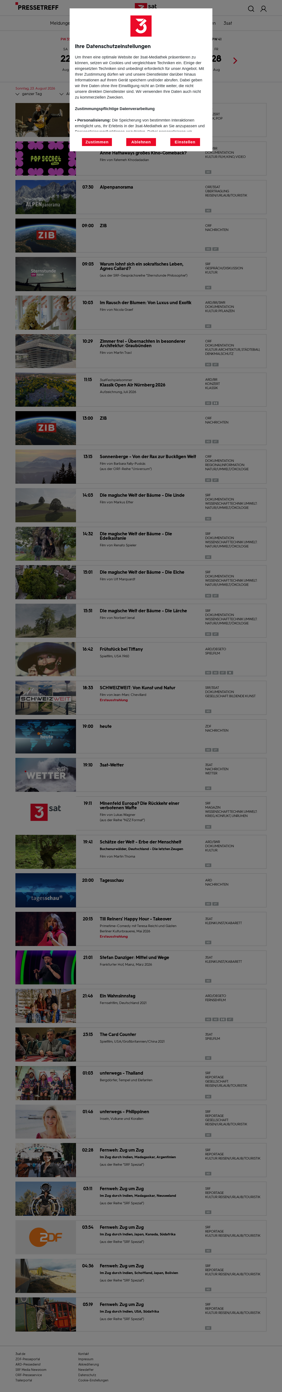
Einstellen (185, 142)
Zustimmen (96, 142)
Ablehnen (141, 142)
